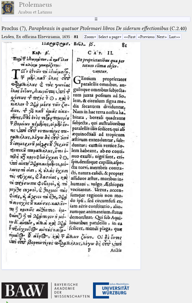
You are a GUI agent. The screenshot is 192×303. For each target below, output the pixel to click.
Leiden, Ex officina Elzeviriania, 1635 (36, 36)
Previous (147, 37)
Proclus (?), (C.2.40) (94, 28)
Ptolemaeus (35, 8)
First (132, 37)
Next (160, 37)
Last (172, 37)
